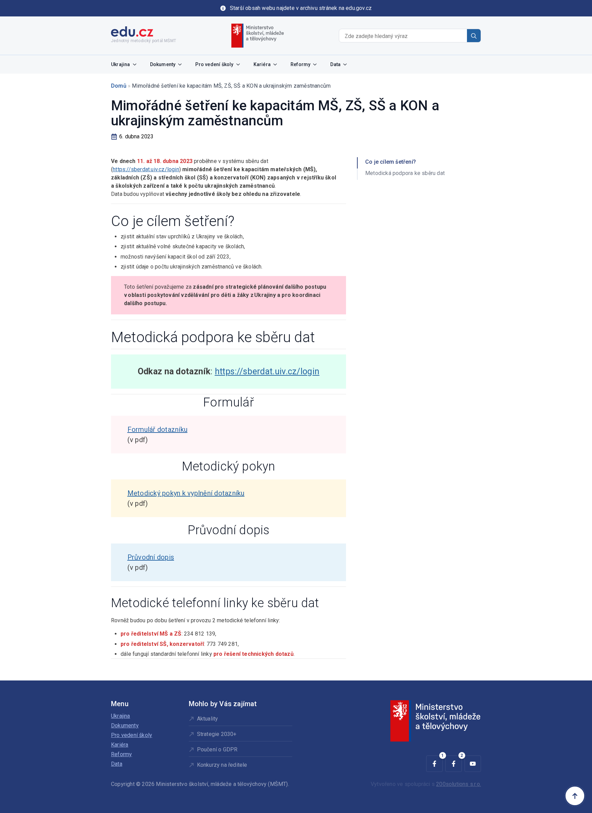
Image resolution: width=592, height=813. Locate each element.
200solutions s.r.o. (458, 784)
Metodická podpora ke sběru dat (405, 173)
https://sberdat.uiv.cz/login (146, 169)
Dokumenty (163, 64)
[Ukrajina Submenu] (136, 64)
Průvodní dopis (150, 557)
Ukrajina (120, 64)
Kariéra (262, 64)
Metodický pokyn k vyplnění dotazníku (186, 493)
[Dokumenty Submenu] (181, 64)
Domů (118, 86)
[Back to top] (575, 796)
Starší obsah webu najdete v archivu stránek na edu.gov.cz (301, 8)
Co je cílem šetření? (390, 162)
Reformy (300, 64)
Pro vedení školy (214, 64)
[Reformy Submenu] (316, 64)
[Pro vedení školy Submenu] (240, 64)
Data (335, 64)
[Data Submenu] (347, 64)
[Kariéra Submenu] (277, 64)
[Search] (474, 36)
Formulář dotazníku (157, 429)
